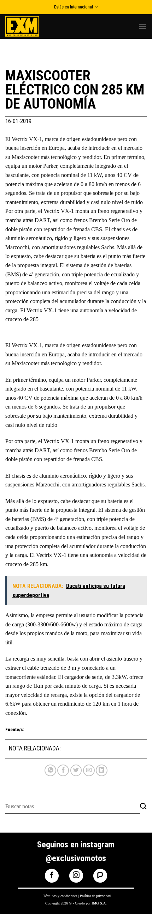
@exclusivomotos (76, 858)
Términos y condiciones (60, 896)
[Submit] (143, 807)
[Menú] (142, 26)
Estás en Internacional (73, 7)
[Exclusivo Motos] (31, 26)
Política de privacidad (95, 896)
